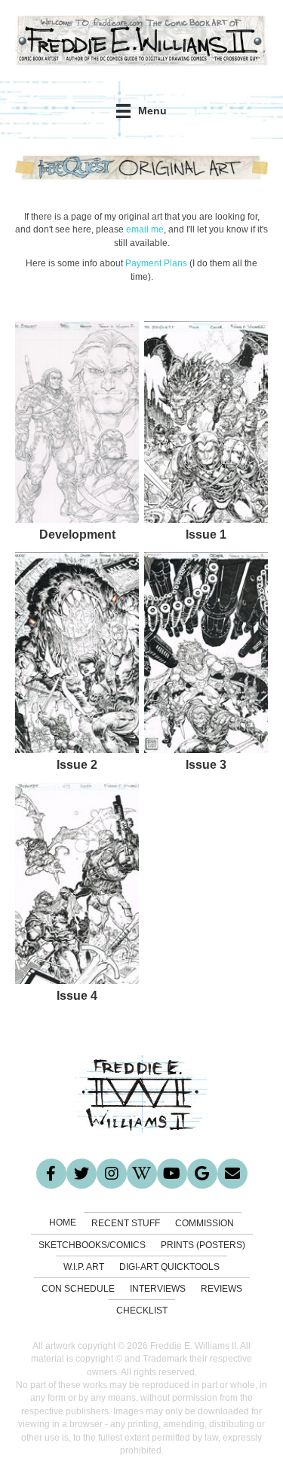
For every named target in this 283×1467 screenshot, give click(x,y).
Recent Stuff (125, 1223)
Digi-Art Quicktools (169, 1267)
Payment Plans (156, 263)
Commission (204, 1223)
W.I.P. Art (83, 1267)
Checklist (142, 1310)
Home (62, 1222)
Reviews (221, 1288)
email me (145, 229)
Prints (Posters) (203, 1245)
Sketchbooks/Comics (92, 1245)
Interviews (158, 1288)
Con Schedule (78, 1288)
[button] (51, 1174)
